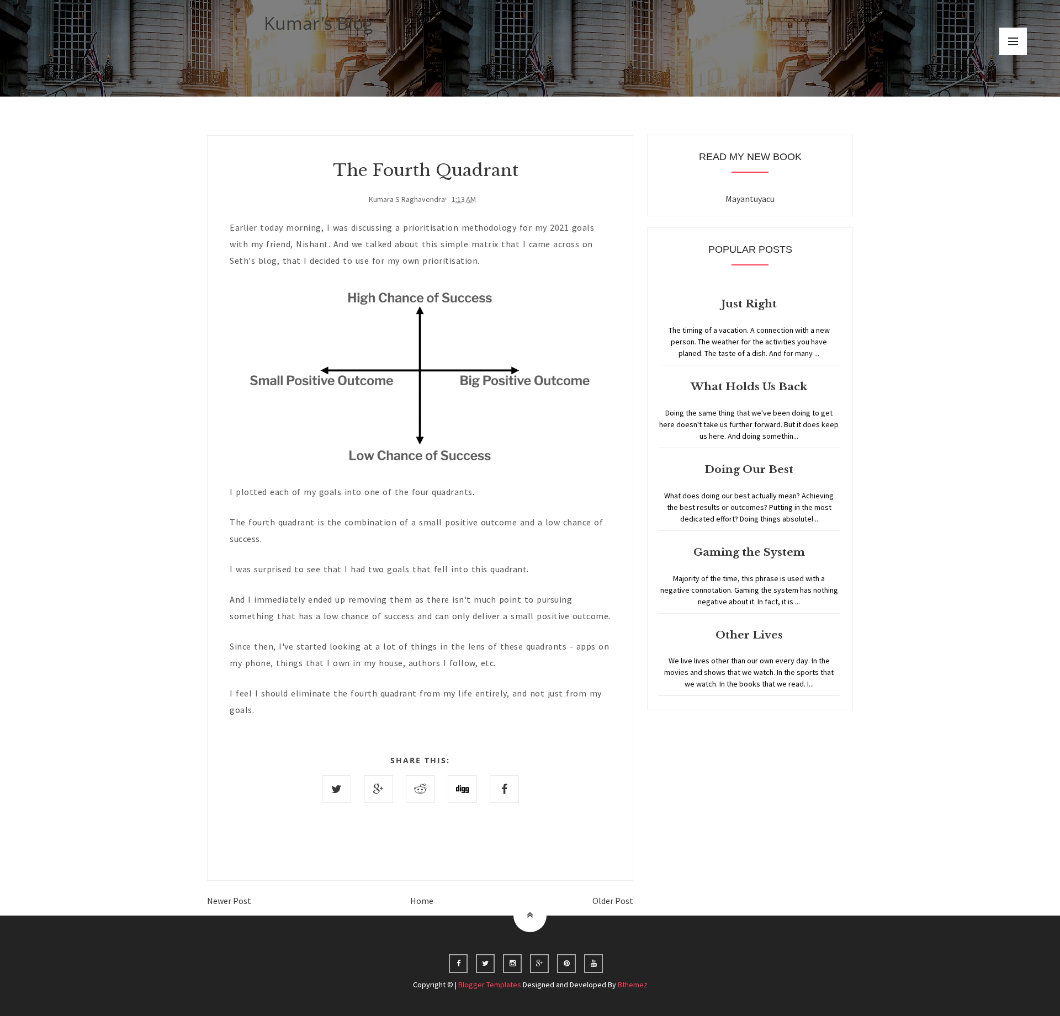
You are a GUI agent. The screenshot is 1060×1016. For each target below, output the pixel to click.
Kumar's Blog (318, 23)
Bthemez (633, 985)
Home (421, 900)
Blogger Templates (489, 985)
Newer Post (229, 900)
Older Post (612, 900)
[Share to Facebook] (504, 789)
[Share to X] (336, 789)
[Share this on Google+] (378, 789)
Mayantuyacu (750, 198)
